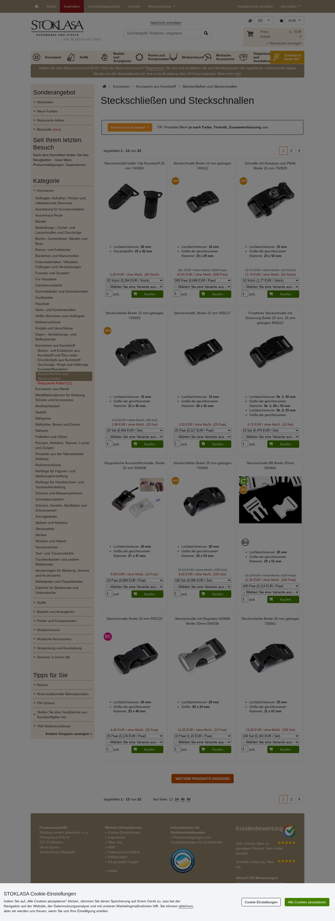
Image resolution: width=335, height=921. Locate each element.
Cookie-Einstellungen (261, 902)
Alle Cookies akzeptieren (307, 902)
